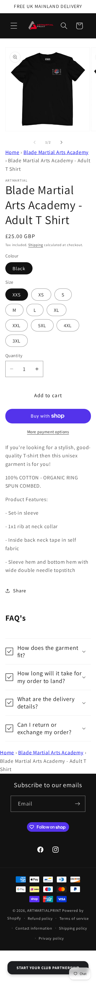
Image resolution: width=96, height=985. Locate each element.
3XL (17, 341)
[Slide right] (61, 142)
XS (41, 294)
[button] (13, 25)
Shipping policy (73, 928)
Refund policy (40, 918)
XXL (17, 325)
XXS (17, 294)
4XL (68, 325)
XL (56, 310)
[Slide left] (34, 142)
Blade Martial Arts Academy (56, 152)
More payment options (48, 431)
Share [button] (19, 590)
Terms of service (74, 918)
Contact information (33, 928)
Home (12, 152)
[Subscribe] (77, 804)
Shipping (35, 245)
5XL (42, 325)
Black (19, 268)
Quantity (14, 355)
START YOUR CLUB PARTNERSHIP (48, 967)
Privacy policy (51, 938)
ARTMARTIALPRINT (44, 910)
